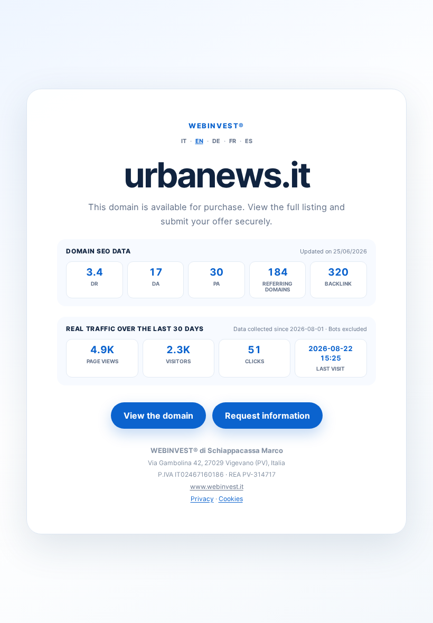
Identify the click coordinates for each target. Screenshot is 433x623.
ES (248, 141)
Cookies (231, 499)
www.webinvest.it (216, 486)
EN (199, 141)
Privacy (202, 499)
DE (216, 141)
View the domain (158, 415)
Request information (267, 415)
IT (183, 141)
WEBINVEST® (216, 125)
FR (232, 141)
